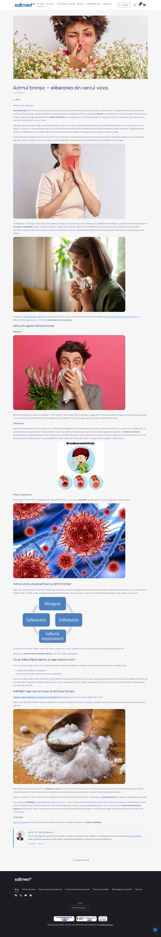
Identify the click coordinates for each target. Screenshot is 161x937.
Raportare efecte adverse (50, 889)
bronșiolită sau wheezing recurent (122, 317)
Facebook (32, 843)
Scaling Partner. (106, 925)
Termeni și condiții (100, 889)
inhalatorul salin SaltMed (34, 317)
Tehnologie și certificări (122, 889)
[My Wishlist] (140, 5)
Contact (138, 889)
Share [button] (17, 100)
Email (40, 843)
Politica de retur (29, 889)
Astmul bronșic (19, 822)
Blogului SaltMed (134, 836)
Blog (17, 889)
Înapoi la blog (82, 860)
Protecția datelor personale (77, 889)
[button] (50, 4)
